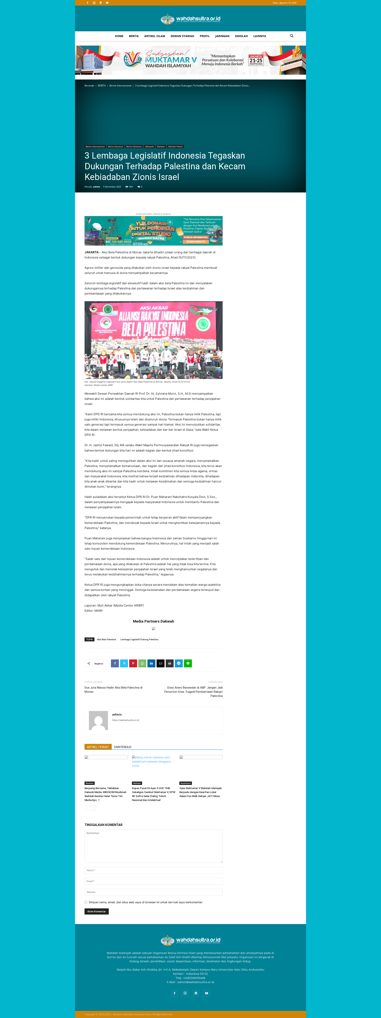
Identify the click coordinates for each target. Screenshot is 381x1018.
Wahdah (161, 146)
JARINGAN (222, 36)
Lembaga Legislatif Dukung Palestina (139, 639)
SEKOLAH (241, 36)
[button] (291, 36)
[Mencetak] (170, 663)
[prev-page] (87, 808)
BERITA (134, 36)
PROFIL (205, 36)
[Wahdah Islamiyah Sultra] (190, 19)
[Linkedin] (151, 663)
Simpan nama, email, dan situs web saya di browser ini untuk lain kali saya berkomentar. (146, 902)
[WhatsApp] (142, 663)
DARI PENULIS (122, 747)
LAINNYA (259, 36)
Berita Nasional (115, 146)
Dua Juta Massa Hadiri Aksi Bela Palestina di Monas (113, 690)
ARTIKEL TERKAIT (98, 747)
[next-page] (93, 808)
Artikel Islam (154, 36)
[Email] (161, 663)
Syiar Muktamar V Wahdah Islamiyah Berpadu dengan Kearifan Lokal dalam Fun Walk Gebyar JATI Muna (200, 792)
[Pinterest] (133, 663)
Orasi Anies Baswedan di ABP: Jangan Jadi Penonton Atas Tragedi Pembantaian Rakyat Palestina (193, 692)
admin (96, 186)
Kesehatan (186, 783)
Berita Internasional (120, 85)
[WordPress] (101, 3)
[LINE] (188, 663)
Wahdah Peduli (175, 146)
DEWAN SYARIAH (182, 36)
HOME (119, 36)
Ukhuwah (149, 146)
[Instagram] (94, 3)
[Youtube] (107, 3)
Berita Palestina (134, 146)
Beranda (89, 85)
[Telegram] (179, 663)
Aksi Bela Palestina (106, 639)
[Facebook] (87, 3)
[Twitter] (124, 663)
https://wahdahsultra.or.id (125, 720)
